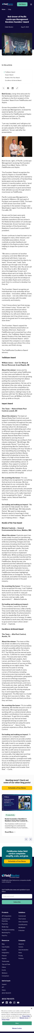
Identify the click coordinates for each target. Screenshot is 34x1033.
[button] (3, 88)
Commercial (22, 916)
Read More (9, 832)
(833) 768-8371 (6, 993)
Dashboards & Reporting (6, 920)
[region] (17, 1019)
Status (4, 990)
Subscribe (17, 902)
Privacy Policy (26, 1016)
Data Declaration (23, 949)
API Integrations (6, 916)
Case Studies (5, 947)
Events (4, 970)
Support (4, 984)
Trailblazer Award (10, 72)
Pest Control (22, 919)
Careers (20, 947)
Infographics (5, 952)
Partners (21, 958)
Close (17, 1023)
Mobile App (5, 927)
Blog (3, 944)
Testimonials (5, 961)
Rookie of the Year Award (12, 77)
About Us (21, 944)
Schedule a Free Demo (17, 788)
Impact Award (9, 75)
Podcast (4, 955)
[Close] (32, 1008)
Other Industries (23, 921)
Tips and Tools (6, 964)
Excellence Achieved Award (13, 80)
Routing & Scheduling (8, 929)
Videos (4, 967)
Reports (4, 958)
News (20, 952)
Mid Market (21, 927)
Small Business (22, 924)
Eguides (4, 949)
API (3, 987)
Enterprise (21, 930)
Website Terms (23, 1018)
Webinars (4, 973)
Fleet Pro (4, 935)
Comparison (5, 976)
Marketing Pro (6, 932)
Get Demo (22, 4)
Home (3, 9)
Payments (5, 924)
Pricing (20, 955)
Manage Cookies (17, 1028)
